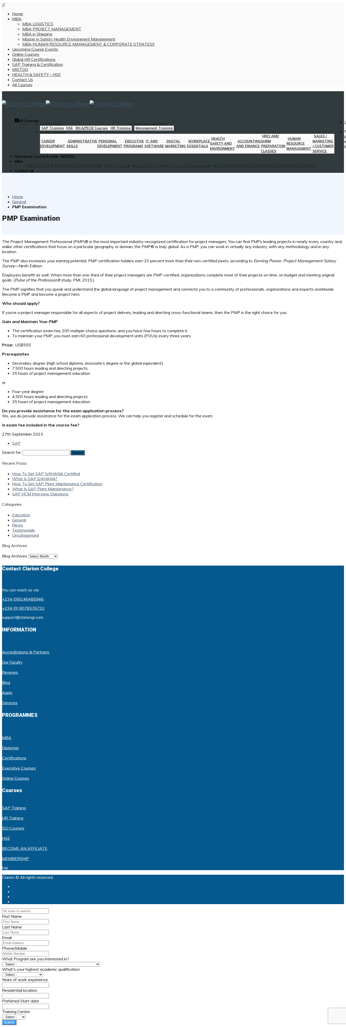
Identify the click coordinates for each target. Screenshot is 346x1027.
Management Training (154, 128)
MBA (17, 18)
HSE (69, 128)
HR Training (120, 128)
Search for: (12, 452)
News (17, 525)
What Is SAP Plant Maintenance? (43, 488)
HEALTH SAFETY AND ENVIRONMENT (222, 144)
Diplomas (10, 747)
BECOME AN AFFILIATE (24, 848)
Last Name (12, 926)
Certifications (51, 124)
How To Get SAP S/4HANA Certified (46, 473)
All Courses (22, 84)
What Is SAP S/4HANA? (34, 478)
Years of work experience (25, 979)
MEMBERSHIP (15, 858)
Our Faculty (12, 662)
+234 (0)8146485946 (23, 599)
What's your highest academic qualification (41, 969)
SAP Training (52, 128)
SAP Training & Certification (37, 64)
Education (21, 514)
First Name (12, 916)
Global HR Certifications (33, 59)
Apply (7, 692)
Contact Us (22, 79)
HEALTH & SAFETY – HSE (36, 74)
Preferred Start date (20, 1000)
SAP (16, 443)
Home (17, 13)
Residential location (19, 990)
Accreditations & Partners (25, 652)
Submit (9, 1022)
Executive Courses (19, 768)
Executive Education (151, 124)
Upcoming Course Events (35, 49)
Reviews (10, 672)
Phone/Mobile (14, 948)
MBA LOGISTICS (37, 23)
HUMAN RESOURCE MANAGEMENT (298, 144)
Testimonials (23, 530)
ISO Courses (13, 828)
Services (9, 702)
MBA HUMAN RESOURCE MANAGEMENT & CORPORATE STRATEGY (88, 44)
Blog (6, 682)
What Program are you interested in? (35, 958)
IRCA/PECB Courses (91, 128)
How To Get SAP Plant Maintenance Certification (57, 483)
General (19, 201)
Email (7, 937)
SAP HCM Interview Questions (40, 493)
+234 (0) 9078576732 (23, 608)
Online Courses (25, 54)
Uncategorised (25, 535)
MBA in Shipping (37, 33)
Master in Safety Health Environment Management (68, 39)
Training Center (16, 1011)
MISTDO (20, 69)
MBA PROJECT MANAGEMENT (51, 28)
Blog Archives (14, 555)
